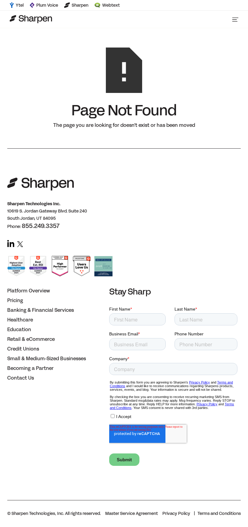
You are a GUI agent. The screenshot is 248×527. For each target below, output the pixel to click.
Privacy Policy (176, 513)
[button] (235, 19)
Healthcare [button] (20, 319)
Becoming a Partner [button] (30, 368)
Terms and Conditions (219, 513)
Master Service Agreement (131, 513)
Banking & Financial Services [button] (40, 310)
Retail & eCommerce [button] (31, 339)
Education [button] (19, 329)
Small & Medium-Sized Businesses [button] (46, 358)
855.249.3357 (41, 226)
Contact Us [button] (20, 377)
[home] (31, 19)
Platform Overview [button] (28, 290)
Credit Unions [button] (23, 348)
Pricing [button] (15, 300)
